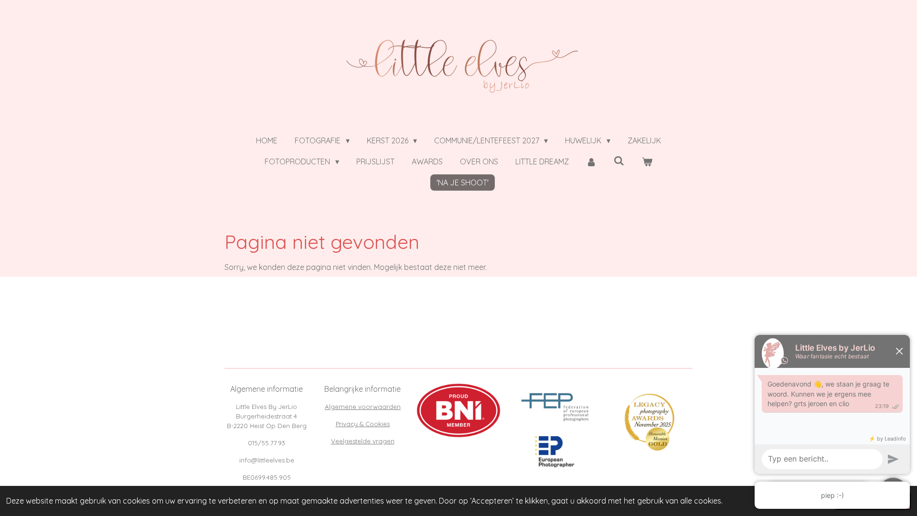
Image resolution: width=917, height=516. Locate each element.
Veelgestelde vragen (363, 441)
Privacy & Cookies (363, 424)
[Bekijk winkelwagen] (646, 161)
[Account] (591, 161)
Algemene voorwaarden (363, 406)
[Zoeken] (619, 160)
